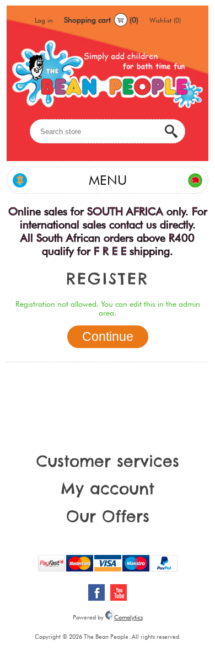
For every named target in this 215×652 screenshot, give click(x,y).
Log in (44, 20)
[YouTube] (118, 592)
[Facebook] (96, 592)
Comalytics (128, 617)
